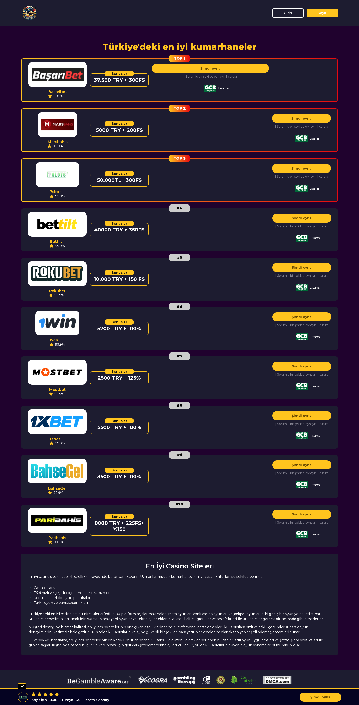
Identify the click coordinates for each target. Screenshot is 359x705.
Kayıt (322, 13)
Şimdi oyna (210, 68)
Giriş (288, 13)
